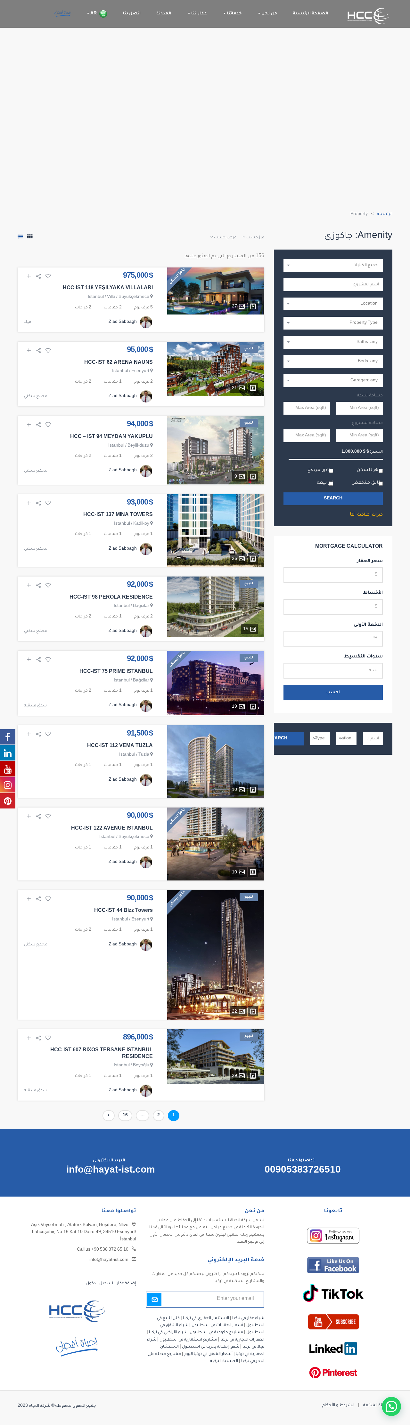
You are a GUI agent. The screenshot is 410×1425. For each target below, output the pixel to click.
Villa (111, 297)
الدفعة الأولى (368, 625)
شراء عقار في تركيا (248, 1318)
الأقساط (373, 593)
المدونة (163, 14)
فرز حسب (254, 237)
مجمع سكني (35, 396)
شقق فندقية (35, 706)
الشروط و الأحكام (338, 1405)
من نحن (268, 14)
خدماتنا (234, 14)
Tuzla (143, 755)
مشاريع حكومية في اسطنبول (216, 1332)
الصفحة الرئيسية (310, 14)
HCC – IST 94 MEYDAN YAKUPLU (111, 437)
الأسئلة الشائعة (377, 1405)
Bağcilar (141, 606)
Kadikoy (141, 524)
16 (123, 1115)
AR (93, 14)
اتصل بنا (132, 14)
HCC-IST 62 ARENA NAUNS (118, 363)
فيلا (27, 322)
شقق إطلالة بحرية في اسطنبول (210, 1347)
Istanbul (96, 297)
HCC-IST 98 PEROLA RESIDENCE (111, 598)
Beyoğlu (141, 1065)
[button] (391, 1406)
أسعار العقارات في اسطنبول (217, 1325)
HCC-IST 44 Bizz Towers (123, 911)
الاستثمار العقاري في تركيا (206, 1318)
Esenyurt (140, 371)
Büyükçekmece (134, 297)
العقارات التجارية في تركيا (242, 1340)
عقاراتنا (198, 14)
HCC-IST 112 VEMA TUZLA (120, 746)
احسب (333, 692)
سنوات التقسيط (363, 656)
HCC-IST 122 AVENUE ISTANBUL (112, 829)
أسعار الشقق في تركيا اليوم (208, 1354)
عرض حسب (224, 237)
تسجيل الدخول (99, 1283)
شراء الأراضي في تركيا (168, 1332)
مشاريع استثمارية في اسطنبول (188, 1340)
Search (333, 499)
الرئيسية (384, 214)
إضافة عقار (126, 1283)
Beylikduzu (138, 446)
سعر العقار (370, 561)
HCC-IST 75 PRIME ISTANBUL (116, 672)
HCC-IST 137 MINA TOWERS (118, 515)
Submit (154, 1299)
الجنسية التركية (224, 1361)
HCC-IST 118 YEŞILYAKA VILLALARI (108, 288)
